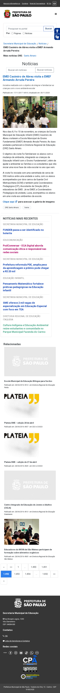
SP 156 (49, 3)
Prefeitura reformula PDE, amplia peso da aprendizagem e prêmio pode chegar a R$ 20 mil (26, 268)
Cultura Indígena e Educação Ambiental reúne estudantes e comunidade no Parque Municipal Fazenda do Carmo (25, 328)
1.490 (33, 567)
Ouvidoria (25, 3)
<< (11, 567)
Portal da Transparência (37, 3)
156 (6, 636)
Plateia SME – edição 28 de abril (19, 423)
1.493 (17, 574)
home (27, 208)
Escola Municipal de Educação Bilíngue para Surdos (28, 381)
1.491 (44, 567)
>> (54, 574)
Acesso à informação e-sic (11, 3)
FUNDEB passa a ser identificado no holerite (23, 231)
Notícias (28, 33)
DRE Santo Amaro (12, 208)
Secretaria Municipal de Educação (19, 43)
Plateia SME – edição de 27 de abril (20, 462)
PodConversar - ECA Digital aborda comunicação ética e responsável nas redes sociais (24, 249)
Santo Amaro (30, 55)
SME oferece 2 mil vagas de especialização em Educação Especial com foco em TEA (25, 306)
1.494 (27, 574)
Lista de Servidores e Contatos (17, 641)
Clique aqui (10, 201)
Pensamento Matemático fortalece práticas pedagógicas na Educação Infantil (23, 287)
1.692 (45, 574)
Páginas (17, 33)
